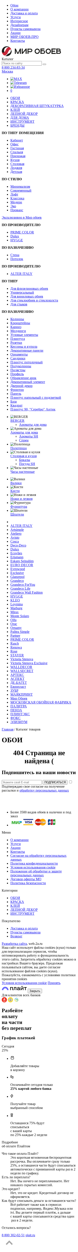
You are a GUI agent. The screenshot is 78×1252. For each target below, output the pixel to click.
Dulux (14, 236)
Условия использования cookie (32, 867)
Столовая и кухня (23, 456)
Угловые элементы (24, 335)
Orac (13, 624)
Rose (13, 651)
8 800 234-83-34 (13, 67)
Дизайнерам (19, 25)
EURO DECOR (21, 565)
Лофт (14, 194)
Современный (20, 190)
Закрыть (34, 991)
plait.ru (30, 1235)
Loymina (16, 604)
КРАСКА (17, 102)
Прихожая (17, 156)
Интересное (19, 21)
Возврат (16, 936)
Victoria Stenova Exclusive (28, 663)
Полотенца (18, 448)
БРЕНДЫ (17, 125)
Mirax (14, 612)
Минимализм (20, 186)
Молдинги (18, 331)
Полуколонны (20, 366)
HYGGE (16, 240)
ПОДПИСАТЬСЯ (55, 782)
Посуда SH (27, 464)
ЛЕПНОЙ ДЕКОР (24, 114)
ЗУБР (14, 690)
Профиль (17, 374)
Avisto (14, 537)
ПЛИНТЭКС (20, 714)
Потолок (16, 259)
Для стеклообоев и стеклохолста (34, 300)
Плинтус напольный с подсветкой (35, 397)
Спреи (24, 440)
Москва (7, 71)
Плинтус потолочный (26, 362)
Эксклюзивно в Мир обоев (22, 217)
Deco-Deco (18, 545)
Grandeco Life (20, 588)
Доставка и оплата (24, 13)
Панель (15, 393)
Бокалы (24, 460)
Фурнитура (18, 506)
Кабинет (16, 140)
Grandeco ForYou (22, 584)
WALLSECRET (21, 671)
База (13, 401)
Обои (14, 5)
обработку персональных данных (44, 790)
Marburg (16, 608)
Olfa (13, 620)
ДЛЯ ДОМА (19, 117)
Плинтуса (17, 339)
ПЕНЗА (16, 710)
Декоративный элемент (27, 382)
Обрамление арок (23, 378)
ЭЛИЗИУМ (18, 722)
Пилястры (17, 370)
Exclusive (17, 573)
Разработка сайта (14, 943)
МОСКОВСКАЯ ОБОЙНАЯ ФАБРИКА (40, 702)
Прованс (16, 210)
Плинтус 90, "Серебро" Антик (32, 409)
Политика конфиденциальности (34, 863)
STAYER (17, 655)
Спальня (16, 152)
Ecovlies (16, 553)
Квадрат (16, 405)
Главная (7, 729)
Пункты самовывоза (25, 29)
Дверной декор (21, 386)
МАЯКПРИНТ (21, 694)
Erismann (16, 557)
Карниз (15, 327)
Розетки (16, 342)
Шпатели (17, 514)
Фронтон (17, 390)
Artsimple (17, 529)
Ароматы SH (28, 436)
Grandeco (17, 581)
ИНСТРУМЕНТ (22, 121)
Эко (13, 206)
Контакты (17, 41)
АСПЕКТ (17, 679)
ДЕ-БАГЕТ (18, 683)
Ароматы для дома (33, 424)
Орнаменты (19, 354)
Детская (16, 172)
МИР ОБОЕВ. (24, 37)
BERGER (17, 420)
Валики (16, 483)
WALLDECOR (21, 667)
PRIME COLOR (22, 232)
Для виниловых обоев (26, 296)
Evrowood (17, 569)
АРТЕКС (17, 675)
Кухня (15, 160)
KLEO (15, 600)
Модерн (16, 202)
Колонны (17, 319)
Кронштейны (20, 323)
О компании (19, 9)
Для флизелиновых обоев (29, 288)
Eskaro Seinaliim (22, 561)
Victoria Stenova (21, 659)
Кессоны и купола (23, 346)
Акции (15, 33)
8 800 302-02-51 (13, 1235)
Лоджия (16, 168)
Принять (54, 983)
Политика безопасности (28, 883)
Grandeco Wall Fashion (26, 592)
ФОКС (15, 718)
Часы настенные (22, 472)
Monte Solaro (19, 616)
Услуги (15, 17)
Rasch (14, 643)
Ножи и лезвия (21, 499)
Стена (14, 255)
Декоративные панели (26, 350)
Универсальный (22, 292)
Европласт (18, 686)
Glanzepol (17, 577)
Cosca (14, 541)
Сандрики (17, 358)
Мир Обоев (18, 698)
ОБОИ (15, 98)
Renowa (16, 647)
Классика (17, 198)
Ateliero (15, 533)
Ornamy (16, 628)
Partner (15, 635)
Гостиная (17, 148)
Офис (14, 144)
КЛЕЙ (15, 110)
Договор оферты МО (25, 879)
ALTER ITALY (21, 274)
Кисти (15, 491)
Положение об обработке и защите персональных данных (36, 873)
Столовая (17, 164)
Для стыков (18, 304)
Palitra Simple (19, 632)
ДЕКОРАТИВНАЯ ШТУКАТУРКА (37, 106)
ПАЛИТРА (18, 706)
